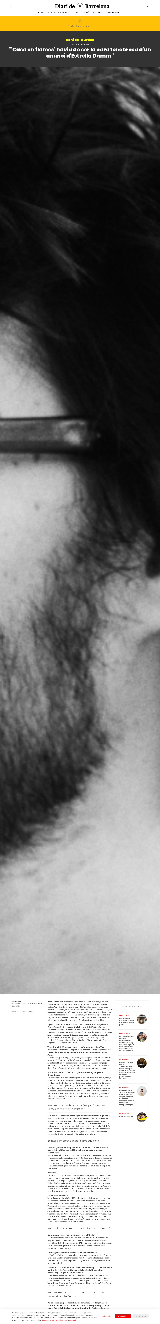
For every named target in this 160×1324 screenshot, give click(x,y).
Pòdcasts (64, 12)
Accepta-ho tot (123, 1316)
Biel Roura (18, 1001)
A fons (41, 12)
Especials (97, 12)
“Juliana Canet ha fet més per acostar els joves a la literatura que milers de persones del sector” (127, 1071)
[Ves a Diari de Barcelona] (80, 6)
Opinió (86, 12)
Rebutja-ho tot (141, 1316)
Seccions (52, 12)
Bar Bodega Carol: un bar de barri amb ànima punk (126, 1022)
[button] (11, 6)
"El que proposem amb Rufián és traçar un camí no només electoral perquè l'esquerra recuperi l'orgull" (127, 1098)
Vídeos (76, 12)
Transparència (112, 12)
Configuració (105, 1316)
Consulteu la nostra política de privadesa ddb (59, 1320)
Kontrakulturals (126, 1117)
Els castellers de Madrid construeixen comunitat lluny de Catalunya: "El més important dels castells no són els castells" (126, 1044)
